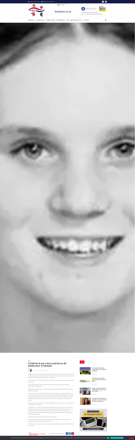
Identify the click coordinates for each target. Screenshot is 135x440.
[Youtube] (106, 2)
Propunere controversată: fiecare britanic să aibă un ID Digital (99, 379)
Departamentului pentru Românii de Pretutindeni (94, 14)
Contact (86, 20)
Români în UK (40, 20)
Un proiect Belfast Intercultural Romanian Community (89, 12)
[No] (131, 438)
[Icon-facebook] (103, 2)
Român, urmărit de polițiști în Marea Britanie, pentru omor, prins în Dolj (99, 389)
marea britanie (33, 434)
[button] (105, 20)
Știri (67, 20)
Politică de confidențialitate (117, 437)
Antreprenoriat (60, 20)
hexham (35, 433)
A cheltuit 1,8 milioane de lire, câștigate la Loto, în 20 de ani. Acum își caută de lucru (99, 399)
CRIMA (30, 433)
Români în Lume (50, 20)
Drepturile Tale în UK (76, 20)
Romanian (62, 4)
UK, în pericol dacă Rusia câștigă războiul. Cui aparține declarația (99, 369)
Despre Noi (31, 20)
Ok (108, 437)
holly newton (41, 433)
